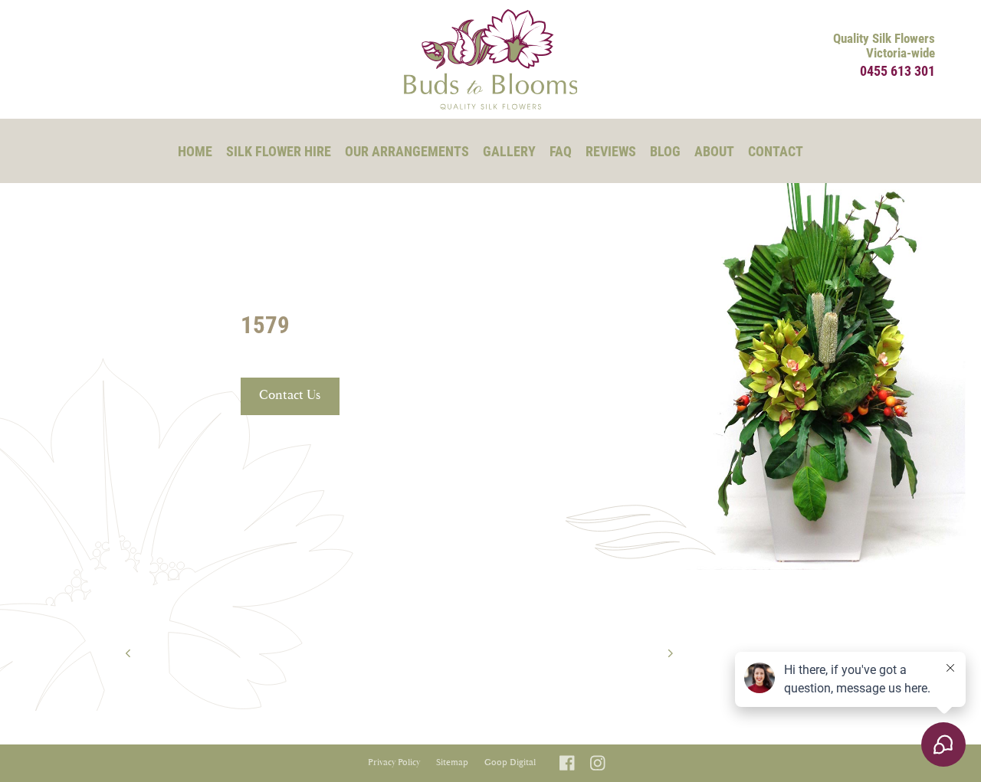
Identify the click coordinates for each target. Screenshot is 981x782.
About (714, 151)
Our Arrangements (407, 151)
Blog (665, 151)
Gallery (509, 151)
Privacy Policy (394, 762)
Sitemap (452, 762)
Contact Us (289, 396)
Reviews (611, 151)
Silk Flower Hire (278, 151)
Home (195, 151)
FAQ (561, 151)
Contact (775, 151)
